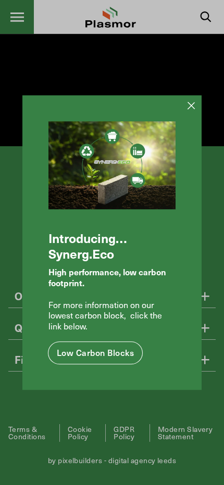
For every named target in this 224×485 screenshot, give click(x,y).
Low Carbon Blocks (95, 352)
